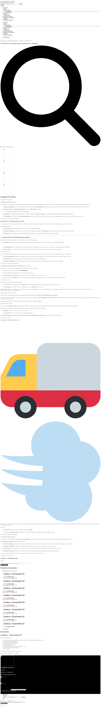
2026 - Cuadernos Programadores (11, 40)
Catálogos (5, 18)
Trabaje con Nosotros (8, 20)
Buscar (20, 3)
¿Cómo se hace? (6, 10)
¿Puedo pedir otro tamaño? (6, 303)
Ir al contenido (12, 1)
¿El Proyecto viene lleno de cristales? (9, 292)
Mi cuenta (5, 694)
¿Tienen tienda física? (5, 251)
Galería (4, 8)
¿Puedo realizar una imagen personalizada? (10, 218)
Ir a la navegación (4, 1)
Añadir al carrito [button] (10, 576)
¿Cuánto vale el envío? (5, 279)
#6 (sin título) (9, 11)
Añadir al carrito (4, 564)
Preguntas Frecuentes (8, 16)
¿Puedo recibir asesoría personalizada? (9, 534)
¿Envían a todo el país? (6, 317)
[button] (50, 199)
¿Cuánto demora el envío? (6, 199)
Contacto (5, 13)
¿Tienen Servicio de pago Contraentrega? (9, 263)
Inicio (2, 40)
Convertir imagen (7, 12)
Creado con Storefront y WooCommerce (9, 692)
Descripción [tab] (6, 628)
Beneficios (5, 7)
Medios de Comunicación (8, 17)
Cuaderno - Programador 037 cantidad (9, 563)
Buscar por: (3, 3)
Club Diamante (6, 15)
